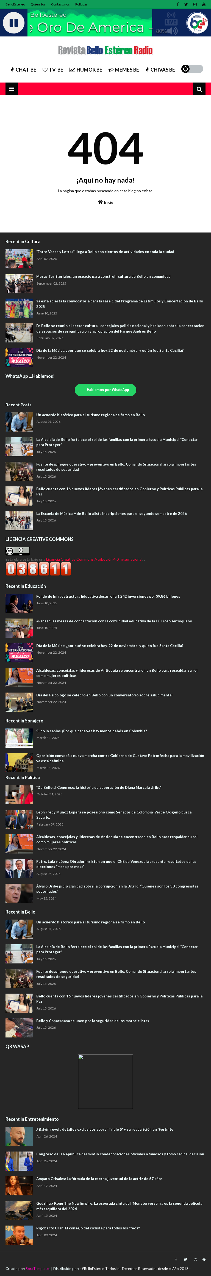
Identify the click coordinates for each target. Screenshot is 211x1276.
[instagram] (195, 4)
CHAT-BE (26, 70)
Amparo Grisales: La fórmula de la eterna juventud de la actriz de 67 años (99, 1178)
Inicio (108, 202)
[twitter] (186, 4)
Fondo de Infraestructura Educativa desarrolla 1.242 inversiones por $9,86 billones (108, 596)
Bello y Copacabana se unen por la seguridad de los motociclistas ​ (93, 1021)
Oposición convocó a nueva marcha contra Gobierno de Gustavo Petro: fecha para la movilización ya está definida (120, 758)
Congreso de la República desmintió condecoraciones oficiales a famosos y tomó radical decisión (120, 1154)
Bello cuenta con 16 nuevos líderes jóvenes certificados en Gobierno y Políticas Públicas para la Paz (119, 492)
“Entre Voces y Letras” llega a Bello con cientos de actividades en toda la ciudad (105, 251)
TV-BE (56, 70)
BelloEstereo (15, 4)
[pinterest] (203, 1259)
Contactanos (60, 4)
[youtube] (203, 4)
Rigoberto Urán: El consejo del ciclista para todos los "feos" (88, 1228)
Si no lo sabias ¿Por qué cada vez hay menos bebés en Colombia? (91, 731)
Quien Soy (38, 4)
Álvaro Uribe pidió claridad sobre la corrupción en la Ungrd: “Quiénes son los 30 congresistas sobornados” (117, 889)
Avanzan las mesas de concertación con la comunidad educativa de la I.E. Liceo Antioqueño (114, 621)
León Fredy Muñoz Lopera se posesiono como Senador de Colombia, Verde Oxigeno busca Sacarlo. (113, 815)
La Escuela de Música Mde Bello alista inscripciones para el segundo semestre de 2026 (111, 513)
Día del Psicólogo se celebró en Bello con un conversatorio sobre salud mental (104, 695)
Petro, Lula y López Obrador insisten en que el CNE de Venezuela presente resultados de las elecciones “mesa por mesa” (116, 864)
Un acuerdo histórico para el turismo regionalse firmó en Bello (90, 415)
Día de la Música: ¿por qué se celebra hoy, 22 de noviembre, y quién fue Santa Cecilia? (110, 350)
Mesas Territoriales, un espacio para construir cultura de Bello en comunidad (103, 276)
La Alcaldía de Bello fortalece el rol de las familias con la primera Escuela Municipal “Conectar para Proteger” (117, 442)
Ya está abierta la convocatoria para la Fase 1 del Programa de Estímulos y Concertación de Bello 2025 (119, 304)
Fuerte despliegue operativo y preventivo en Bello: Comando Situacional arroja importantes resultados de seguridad (116, 467)
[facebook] (177, 4)
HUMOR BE (89, 70)
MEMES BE (127, 70)
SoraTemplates (38, 1268)
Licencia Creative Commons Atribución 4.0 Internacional (94, 559)
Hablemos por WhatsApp (108, 390)
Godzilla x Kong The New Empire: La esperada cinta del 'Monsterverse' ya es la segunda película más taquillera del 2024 (119, 1206)
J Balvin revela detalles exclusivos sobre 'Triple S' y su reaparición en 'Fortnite (104, 1129)
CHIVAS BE (163, 70)
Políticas (81, 4)
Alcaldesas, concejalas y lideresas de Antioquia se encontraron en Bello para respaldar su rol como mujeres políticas (117, 673)
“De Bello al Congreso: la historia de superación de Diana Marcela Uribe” (99, 787)
